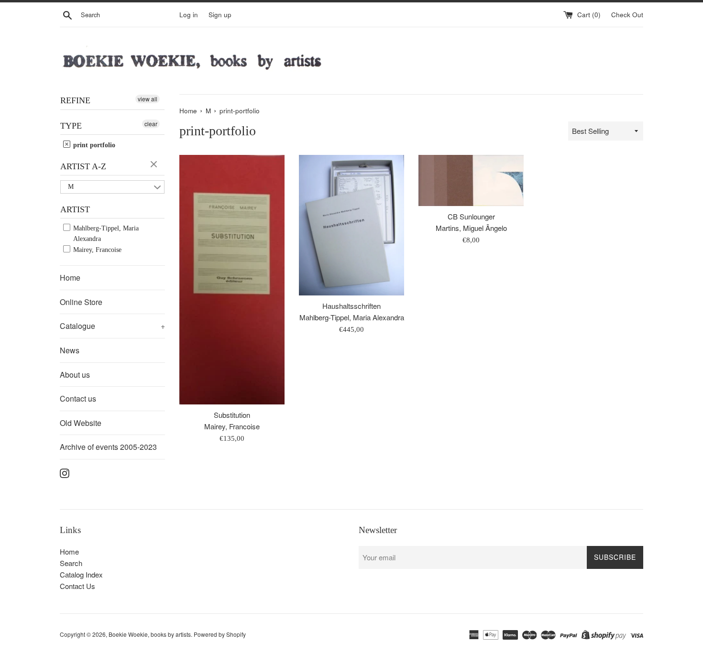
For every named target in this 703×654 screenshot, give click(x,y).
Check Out (627, 14)
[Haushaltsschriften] (351, 225)
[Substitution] (232, 279)
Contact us (78, 398)
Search (71, 563)
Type (71, 126)
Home (70, 277)
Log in (188, 14)
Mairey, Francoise (96, 249)
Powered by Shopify (220, 634)
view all (147, 99)
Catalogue (112, 325)
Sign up (220, 14)
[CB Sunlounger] (471, 180)
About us (75, 374)
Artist (75, 209)
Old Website (80, 422)
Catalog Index (81, 574)
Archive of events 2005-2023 (108, 446)
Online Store (81, 301)
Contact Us (77, 586)
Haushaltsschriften (351, 306)
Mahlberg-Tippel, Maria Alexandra (105, 233)
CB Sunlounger (471, 216)
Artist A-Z (83, 166)
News (69, 350)
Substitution (232, 415)
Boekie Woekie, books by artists (150, 634)
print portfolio (93, 145)
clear (150, 124)
